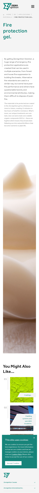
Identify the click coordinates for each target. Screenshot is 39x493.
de (15, 14)
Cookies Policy (17, 454)
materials (7, 17)
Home (8, 14)
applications (24, 14)
